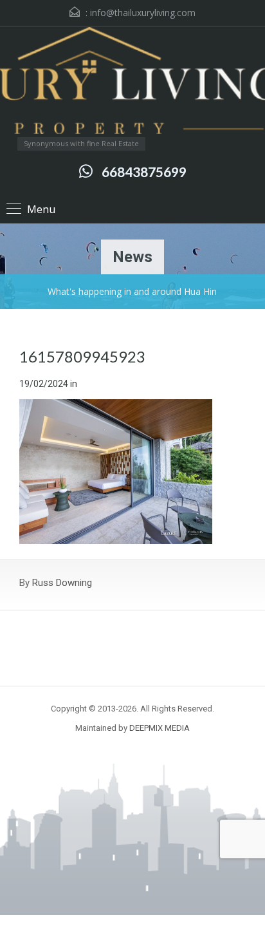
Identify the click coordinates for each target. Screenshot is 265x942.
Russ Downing (62, 583)
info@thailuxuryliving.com (143, 12)
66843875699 (144, 172)
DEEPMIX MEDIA (159, 728)
